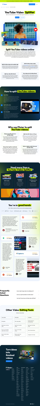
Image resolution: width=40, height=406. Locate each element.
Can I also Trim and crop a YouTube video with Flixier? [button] (26, 298)
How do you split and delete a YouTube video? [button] (25, 294)
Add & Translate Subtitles (27, 377)
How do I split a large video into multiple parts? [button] (25, 291)
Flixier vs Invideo (22, 387)
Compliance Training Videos (27, 387)
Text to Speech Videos (17, 377)
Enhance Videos (18, 379)
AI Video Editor (13, 374)
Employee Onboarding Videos (27, 381)
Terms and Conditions (32, 379)
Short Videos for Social (27, 369)
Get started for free (32, 4)
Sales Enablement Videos (27, 389)
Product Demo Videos (27, 373)
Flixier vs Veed (22, 383)
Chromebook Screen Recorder (18, 387)
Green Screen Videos (17, 391)
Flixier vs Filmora (22, 379)
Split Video (17, 17)
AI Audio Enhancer (13, 369)
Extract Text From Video (18, 395)
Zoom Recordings (18, 393)
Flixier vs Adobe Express (22, 369)
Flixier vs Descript (22, 377)
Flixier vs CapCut (22, 375)
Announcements (32, 369)
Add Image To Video (18, 369)
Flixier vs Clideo (22, 385)
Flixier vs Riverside (22, 388)
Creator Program (32, 376)
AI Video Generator (13, 376)
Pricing (31, 368)
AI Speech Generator (13, 373)
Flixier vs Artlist (22, 394)
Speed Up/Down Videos (18, 384)
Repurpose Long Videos (27, 379)
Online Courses (27, 374)
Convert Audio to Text (18, 389)
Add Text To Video (18, 374)
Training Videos (27, 371)
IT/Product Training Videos (27, 395)
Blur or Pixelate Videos (17, 381)
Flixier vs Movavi (22, 398)
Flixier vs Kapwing (22, 396)
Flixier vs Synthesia (22, 381)
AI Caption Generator (13, 371)
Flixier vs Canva (22, 373)
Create (27, 367)
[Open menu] (37, 4)
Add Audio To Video (18, 371)
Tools (17, 367)
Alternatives (23, 367)
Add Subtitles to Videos (18, 373)
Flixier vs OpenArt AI (22, 390)
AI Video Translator (13, 378)
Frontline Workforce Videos (27, 392)
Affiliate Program (32, 374)
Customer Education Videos (27, 384)
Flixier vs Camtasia (22, 372)
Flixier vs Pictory (22, 392)
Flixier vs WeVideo (22, 400)
